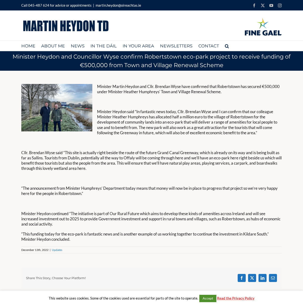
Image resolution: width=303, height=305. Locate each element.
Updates (57, 250)
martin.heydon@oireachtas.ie (118, 5)
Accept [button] (208, 298)
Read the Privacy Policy (235, 298)
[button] (227, 46)
